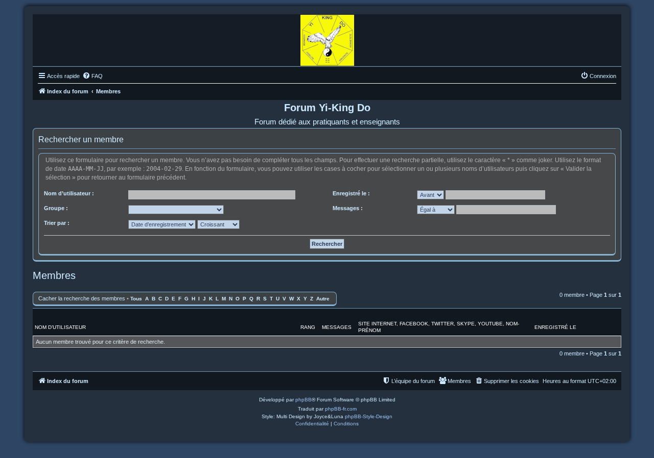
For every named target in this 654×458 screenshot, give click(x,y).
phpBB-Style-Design (368, 416)
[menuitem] (92, 76)
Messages (337, 327)
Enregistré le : (351, 193)
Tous (136, 298)
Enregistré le (555, 327)
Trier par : (56, 223)
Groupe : (56, 208)
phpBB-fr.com (341, 409)
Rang (307, 327)
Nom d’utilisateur (60, 327)
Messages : (348, 208)
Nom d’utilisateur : (69, 193)
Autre (323, 298)
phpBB (303, 399)
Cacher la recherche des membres (81, 298)
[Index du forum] (327, 38)
